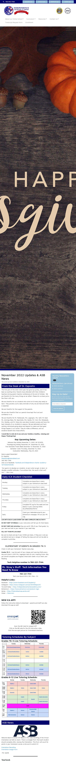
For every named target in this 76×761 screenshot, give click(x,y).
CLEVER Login (67, 1)
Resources (41, 19)
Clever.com (10, 593)
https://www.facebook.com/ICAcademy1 (22, 582)
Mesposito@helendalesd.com (10, 458)
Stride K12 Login (28, 1)
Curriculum (30, 19)
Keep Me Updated (58, 408)
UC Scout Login (41, 1)
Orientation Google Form (9, 749)
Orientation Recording (8, 747)
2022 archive (58, 388)
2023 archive (58, 386)
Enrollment (29, 22)
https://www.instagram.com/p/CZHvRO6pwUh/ (25, 585)
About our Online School (13, 19)
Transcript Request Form (13, 22)
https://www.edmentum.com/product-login (24, 589)
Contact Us (53, 19)
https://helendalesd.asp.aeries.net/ (18, 591)
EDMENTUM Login (55, 1)
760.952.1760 (10, 2)
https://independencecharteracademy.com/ (27, 587)
